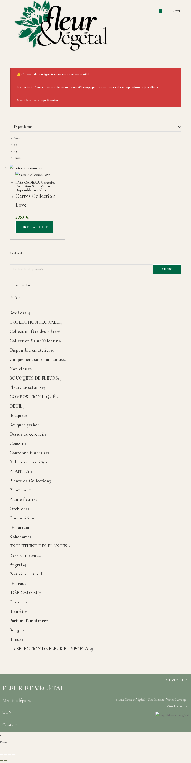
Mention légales (16, 700)
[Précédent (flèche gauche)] (1, 760)
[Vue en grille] (11, 119)
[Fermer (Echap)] (13, 754)
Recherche (167, 269)
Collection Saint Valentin (34, 186)
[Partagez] (9, 754)
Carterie (47, 182)
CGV (7, 712)
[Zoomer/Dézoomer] (1, 754)
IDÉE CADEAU (27, 182)
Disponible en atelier (31, 190)
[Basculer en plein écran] (5, 754)
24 (15, 151)
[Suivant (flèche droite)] (5, 760)
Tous (17, 158)
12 (15, 145)
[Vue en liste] (13, 119)
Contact (9, 725)
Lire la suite (34, 227)
